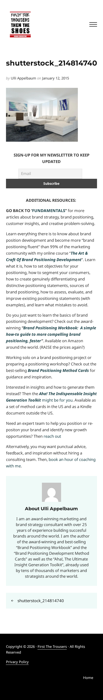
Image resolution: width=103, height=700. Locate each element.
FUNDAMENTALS (48, 210)
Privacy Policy (17, 661)
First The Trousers (52, 646)
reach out (52, 436)
